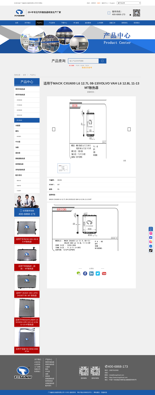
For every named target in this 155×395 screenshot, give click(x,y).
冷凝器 (18, 125)
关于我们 (27, 23)
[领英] (151, 246)
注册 (98, 3)
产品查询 (52, 23)
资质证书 (37, 369)
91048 (82, 65)
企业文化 (37, 362)
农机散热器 (19, 100)
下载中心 (64, 23)
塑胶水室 (18, 180)
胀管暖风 (18, 136)
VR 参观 (76, 23)
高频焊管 (18, 185)
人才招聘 (100, 23)
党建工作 (112, 23)
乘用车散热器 (20, 89)
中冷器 (18, 142)
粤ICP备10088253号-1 (84, 392)
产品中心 (40, 23)
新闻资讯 (124, 23)
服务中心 (105, 3)
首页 (16, 23)
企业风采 (37, 364)
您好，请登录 (91, 3)
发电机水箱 (19, 115)
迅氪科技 (104, 392)
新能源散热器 (20, 158)
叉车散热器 (19, 105)
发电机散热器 (20, 169)
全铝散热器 (19, 110)
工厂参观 (37, 367)
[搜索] (102, 61)
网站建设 (97, 392)
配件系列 (19, 175)
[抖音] (151, 251)
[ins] (151, 242)
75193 (77, 65)
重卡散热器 (19, 120)
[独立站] (151, 233)
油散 (17, 147)
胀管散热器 (19, 164)
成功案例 (88, 23)
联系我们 (137, 23)
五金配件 (18, 190)
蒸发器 (18, 153)
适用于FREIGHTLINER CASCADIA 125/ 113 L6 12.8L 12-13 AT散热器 (27, 322)
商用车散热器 (20, 95)
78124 (87, 65)
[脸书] (151, 238)
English (112, 3)
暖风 (17, 131)
